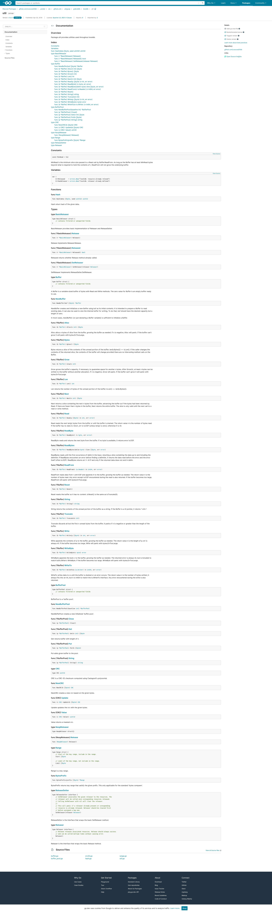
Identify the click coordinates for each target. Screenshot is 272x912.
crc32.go (89, 856)
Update (65, 698)
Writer (80, 570)
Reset (67, 485)
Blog (156, 885)
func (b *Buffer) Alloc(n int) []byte (68, 69)
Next (66, 394)
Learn (223, 3)
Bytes (67, 340)
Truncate (68, 514)
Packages (246, 3)
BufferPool (61, 585)
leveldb (85, 9)
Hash (58, 194)
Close (71, 619)
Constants (55, 46)
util (92, 9)
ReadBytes (69, 445)
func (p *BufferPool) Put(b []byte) (68, 117)
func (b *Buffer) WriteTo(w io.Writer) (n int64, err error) (76, 104)
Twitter (184, 882)
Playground (105, 882)
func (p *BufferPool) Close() (65, 112)
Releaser (93, 267)
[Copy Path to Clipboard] (95, 9)
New (77, 179)
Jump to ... (8, 26)
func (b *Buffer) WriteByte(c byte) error (70, 102)
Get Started (106, 878)
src (49, 9)
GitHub (184, 885)
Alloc (66, 323)
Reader (81, 469)
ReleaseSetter (62, 790)
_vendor (42, 9)
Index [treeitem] (7, 40)
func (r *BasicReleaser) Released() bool (70, 59)
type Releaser (56, 145)
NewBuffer (61, 299)
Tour (102, 885)
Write (66, 531)
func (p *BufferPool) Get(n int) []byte (69, 115)
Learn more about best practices (235, 43)
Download (158, 882)
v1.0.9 (8, 17)
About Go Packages (135, 888)
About (157, 878)
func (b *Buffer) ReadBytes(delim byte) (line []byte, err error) (78, 87)
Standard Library (134, 882)
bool (83, 252)
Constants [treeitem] (9, 43)
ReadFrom (69, 465)
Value (64, 712)
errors (72, 179)
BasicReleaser (62, 214)
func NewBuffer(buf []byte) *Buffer (68, 66)
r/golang (185, 892)
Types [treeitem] (8, 53)
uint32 (78, 199)
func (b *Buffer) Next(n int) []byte (68, 79)
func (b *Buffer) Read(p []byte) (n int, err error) (73, 81)
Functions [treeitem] (9, 50)
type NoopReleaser (58, 132)
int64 (90, 469)
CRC (58, 669)
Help (102, 892)
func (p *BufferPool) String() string (68, 120)
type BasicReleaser (58, 53)
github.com (57, 9)
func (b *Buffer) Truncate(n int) (66, 97)
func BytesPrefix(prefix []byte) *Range (69, 140)
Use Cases (77, 882)
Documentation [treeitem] (11, 32)
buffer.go (54, 856)
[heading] (9, 3)
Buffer (58, 277)
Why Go (210, 3)
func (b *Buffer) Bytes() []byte (66, 71)
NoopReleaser (62, 727)
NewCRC (60, 683)
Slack (184, 888)
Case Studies (78, 885)
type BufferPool (57, 107)
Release (75, 233)
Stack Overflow (106, 888)
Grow (66, 359)
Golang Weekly (187, 899)
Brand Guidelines (160, 895)
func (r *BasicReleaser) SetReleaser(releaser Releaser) (76, 61)
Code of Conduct (161, 899)
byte (68, 199)
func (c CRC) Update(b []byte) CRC (68, 127)
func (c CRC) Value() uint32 (65, 130)
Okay (184, 908)
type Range (55, 138)
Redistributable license (234, 32)
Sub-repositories (133, 885)
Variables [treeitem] (9, 46)
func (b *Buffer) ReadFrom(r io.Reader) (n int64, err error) (77, 89)
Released (76, 248)
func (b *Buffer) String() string (66, 94)
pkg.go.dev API (133, 892)
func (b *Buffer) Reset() (63, 92)
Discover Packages (9, 9)
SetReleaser (77, 263)
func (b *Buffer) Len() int (64, 76)
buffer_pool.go (57, 858)
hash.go (88, 858)
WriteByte (69, 548)
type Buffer (55, 64)
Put (70, 644)
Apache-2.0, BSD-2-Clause (62, 17)
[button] (225, 29)
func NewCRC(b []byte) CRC (66, 125)
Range (58, 748)
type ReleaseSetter (58, 143)
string (76, 504)
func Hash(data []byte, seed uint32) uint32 (68, 51)
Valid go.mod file (232, 29)
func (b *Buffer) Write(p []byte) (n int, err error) (73, 99)
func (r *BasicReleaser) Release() (67, 56)
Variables (54, 48)
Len (66, 379)
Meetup (184, 895)
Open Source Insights (234, 56)
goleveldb (76, 9)
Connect (185, 878)
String (67, 499)
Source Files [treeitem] (10, 58)
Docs (233, 3)
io (77, 469)
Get (70, 629)
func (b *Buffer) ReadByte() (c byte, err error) (72, 84)
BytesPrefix (61, 776)
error (92, 418)
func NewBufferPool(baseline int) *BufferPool (72, 110)
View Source (216, 153)
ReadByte (68, 431)
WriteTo (68, 565)
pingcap (67, 9)
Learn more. (175, 908)
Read (66, 414)
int (74, 327)
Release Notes (160, 892)
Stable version (231, 39)
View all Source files (212, 850)
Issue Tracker (159, 888)
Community (260, 3)
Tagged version (232, 36)
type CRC (55, 122)
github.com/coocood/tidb (28, 9)
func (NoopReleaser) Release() (66, 135)
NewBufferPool (63, 604)
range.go (123, 856)
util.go (122, 858)
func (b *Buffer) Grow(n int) (65, 74)
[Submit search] (203, 3)
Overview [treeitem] (9, 36)
